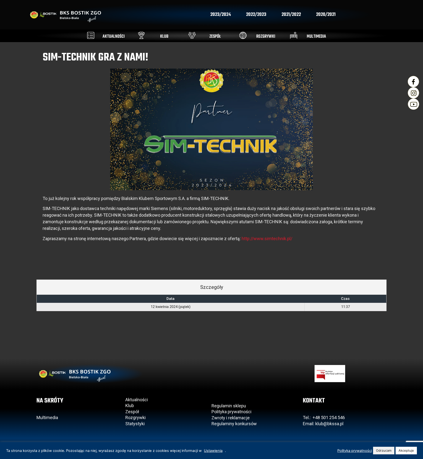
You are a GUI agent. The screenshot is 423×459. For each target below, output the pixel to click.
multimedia (316, 36)
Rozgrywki (135, 417)
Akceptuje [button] (406, 450)
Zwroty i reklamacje (231, 417)
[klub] (141, 35)
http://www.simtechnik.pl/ (267, 238)
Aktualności (136, 399)
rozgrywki (265, 36)
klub (164, 36)
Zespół (132, 411)
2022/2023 (256, 14)
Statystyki (135, 423)
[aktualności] (90, 35)
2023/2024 (220, 14)
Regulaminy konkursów (234, 423)
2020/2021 (326, 14)
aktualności (114, 36)
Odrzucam (383, 450)
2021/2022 (291, 14)
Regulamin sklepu (229, 405)
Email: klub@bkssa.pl (323, 423)
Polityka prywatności (231, 411)
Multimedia (47, 417)
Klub (130, 405)
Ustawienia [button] (213, 450)
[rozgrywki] (243, 35)
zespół (215, 36)
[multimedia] (293, 35)
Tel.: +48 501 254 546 (324, 417)
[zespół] (192, 35)
